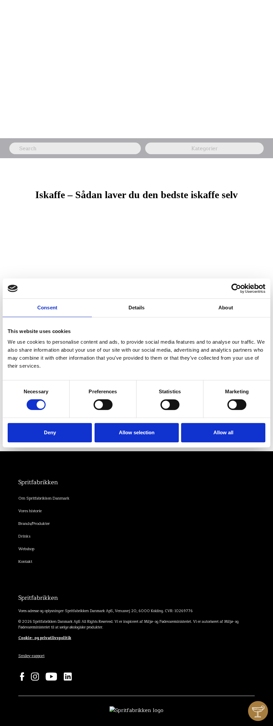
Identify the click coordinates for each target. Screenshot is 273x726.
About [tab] (225, 307)
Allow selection (136, 432)
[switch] (103, 404)
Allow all (223, 432)
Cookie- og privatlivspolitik (44, 638)
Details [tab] (137, 307)
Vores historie (30, 511)
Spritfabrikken (38, 482)
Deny (50, 432)
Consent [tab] (47, 307)
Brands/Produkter (34, 523)
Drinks (24, 536)
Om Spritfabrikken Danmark (44, 498)
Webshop (26, 548)
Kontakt (25, 561)
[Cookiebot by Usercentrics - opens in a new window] (236, 288)
